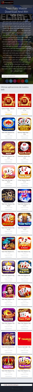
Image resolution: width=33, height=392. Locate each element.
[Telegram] (26, 81)
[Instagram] (14, 81)
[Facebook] (7, 81)
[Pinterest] (22, 81)
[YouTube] (18, 81)
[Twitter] (11, 81)
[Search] (29, 76)
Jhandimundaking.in (24, 385)
